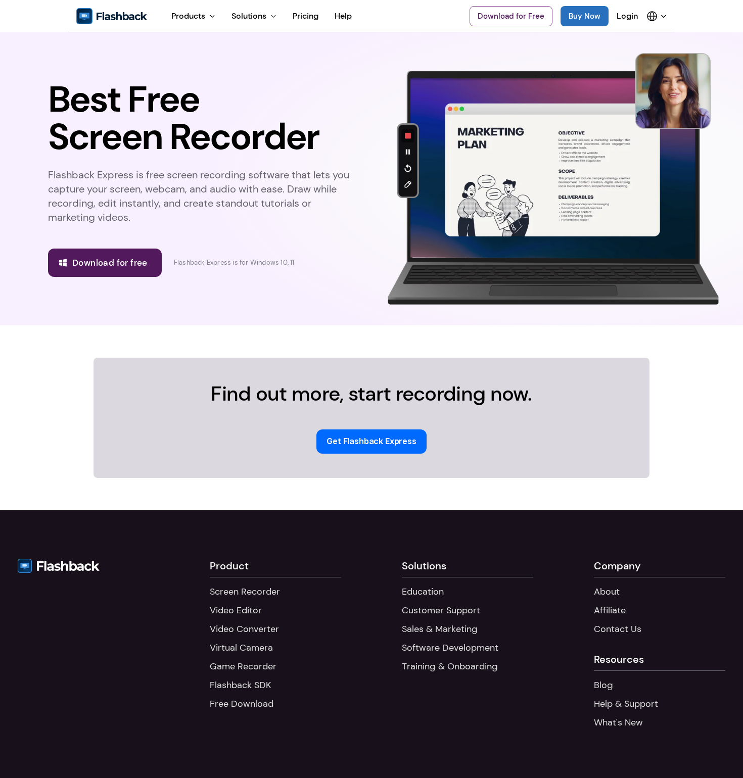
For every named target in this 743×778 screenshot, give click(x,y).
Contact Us (617, 629)
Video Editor (236, 610)
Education (423, 592)
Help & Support (626, 704)
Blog (603, 685)
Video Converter (244, 629)
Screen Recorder (245, 592)
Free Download (241, 704)
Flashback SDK (240, 685)
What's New (618, 722)
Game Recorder (243, 666)
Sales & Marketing (440, 629)
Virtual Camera (241, 648)
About (607, 592)
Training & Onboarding (450, 666)
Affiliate (610, 610)
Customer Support (441, 610)
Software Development (450, 648)
